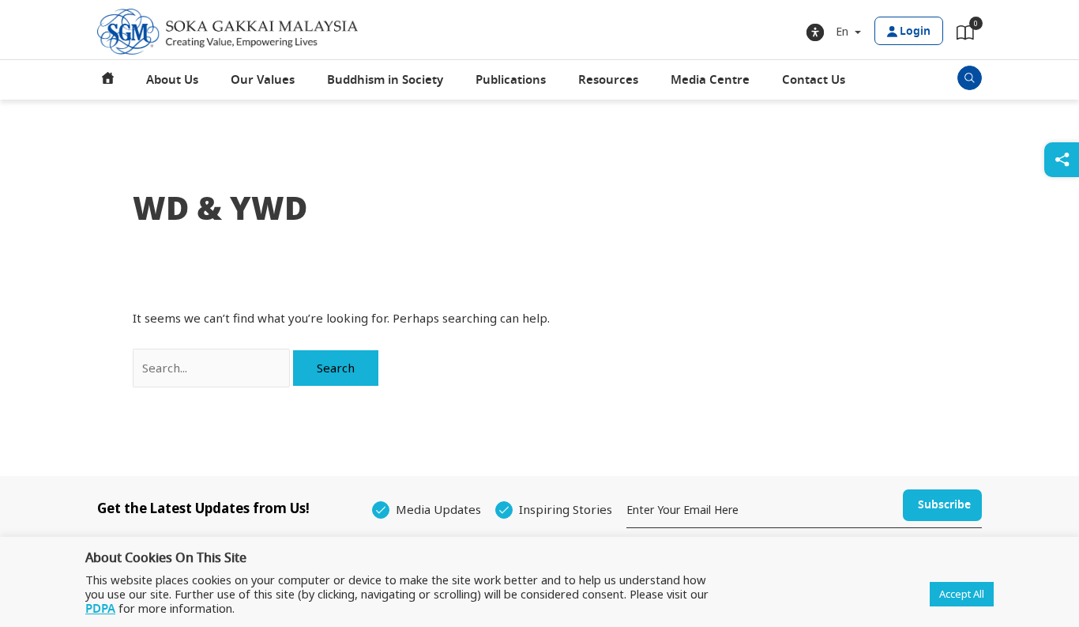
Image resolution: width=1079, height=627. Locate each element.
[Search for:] (213, 368)
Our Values (263, 80)
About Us (172, 80)
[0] (965, 35)
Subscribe (944, 505)
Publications (511, 80)
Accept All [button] (961, 594)
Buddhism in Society (385, 80)
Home (108, 80)
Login (915, 31)
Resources (608, 80)
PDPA (100, 609)
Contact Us (813, 80)
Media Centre (710, 80)
